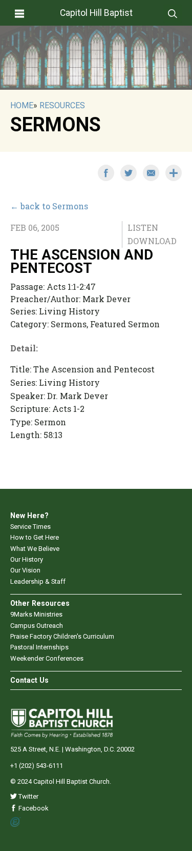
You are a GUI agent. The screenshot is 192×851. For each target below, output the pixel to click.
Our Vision (25, 570)
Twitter (27, 796)
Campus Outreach (36, 625)
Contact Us (29, 680)
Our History (26, 559)
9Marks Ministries (36, 614)
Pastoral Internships (39, 647)
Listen (142, 227)
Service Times (30, 526)
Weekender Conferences (46, 658)
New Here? (29, 515)
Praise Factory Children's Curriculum (62, 636)
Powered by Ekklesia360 (15, 822)
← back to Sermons (49, 206)
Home (21, 105)
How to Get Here (34, 537)
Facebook (33, 808)
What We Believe (34, 548)
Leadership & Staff (38, 581)
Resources (62, 105)
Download (152, 240)
